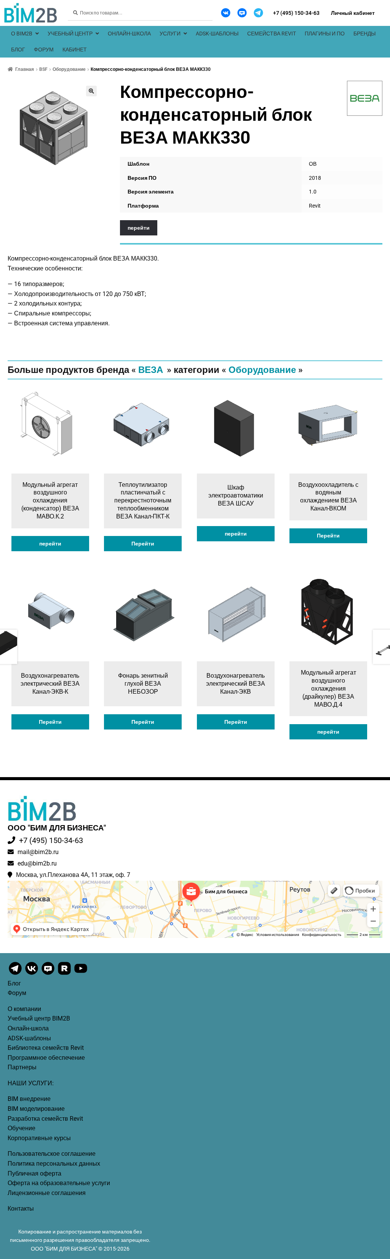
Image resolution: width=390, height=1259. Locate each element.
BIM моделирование (36, 1108)
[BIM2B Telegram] (258, 12)
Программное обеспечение (46, 1057)
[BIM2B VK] (225, 12)
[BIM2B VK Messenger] (242, 12)
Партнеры (22, 1067)
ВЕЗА (150, 370)
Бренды (364, 33)
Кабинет (74, 49)
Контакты (21, 1208)
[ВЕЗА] (365, 98)
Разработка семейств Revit (45, 1118)
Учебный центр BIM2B (39, 1018)
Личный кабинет (353, 13)
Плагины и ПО (325, 33)
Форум (44, 49)
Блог (18, 49)
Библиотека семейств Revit (46, 1047)
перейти (139, 227)
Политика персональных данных (54, 1163)
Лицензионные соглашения (47, 1193)
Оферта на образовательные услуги (59, 1183)
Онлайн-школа (129, 33)
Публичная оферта (34, 1173)
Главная (24, 69)
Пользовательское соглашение (52, 1153)
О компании (24, 1009)
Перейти (142, 544)
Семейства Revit (271, 33)
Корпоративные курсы (39, 1138)
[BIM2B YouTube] (80, 974)
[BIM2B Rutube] (65, 974)
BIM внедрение (29, 1098)
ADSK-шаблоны (217, 33)
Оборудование (69, 69)
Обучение (21, 1128)
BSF (43, 69)
